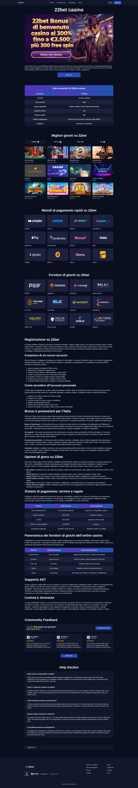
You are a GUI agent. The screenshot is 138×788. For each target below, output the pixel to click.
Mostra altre (69, 655)
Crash (79, 141)
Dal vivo (56, 141)
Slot (101, 141)
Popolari (34, 141)
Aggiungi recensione (103, 628)
